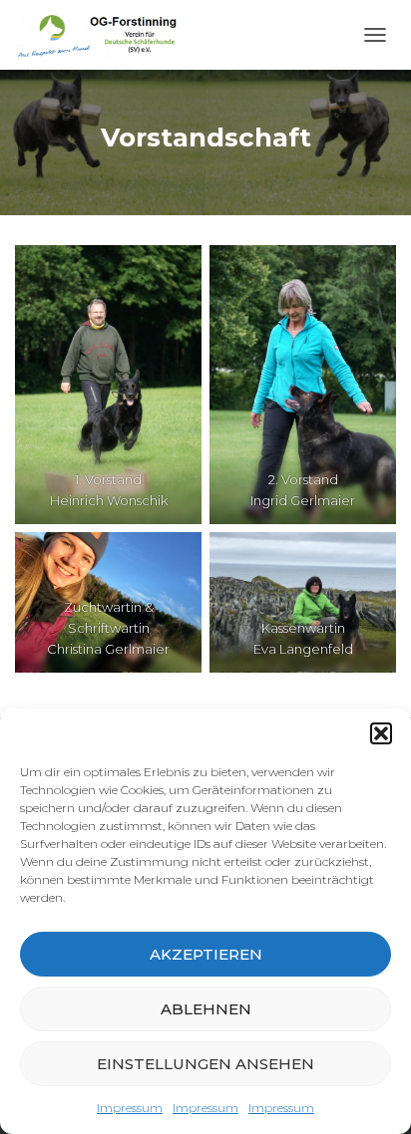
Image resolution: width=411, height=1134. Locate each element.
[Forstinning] (106, 35)
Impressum (130, 1107)
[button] (381, 733)
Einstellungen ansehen (205, 1063)
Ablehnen (206, 1008)
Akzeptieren (206, 954)
